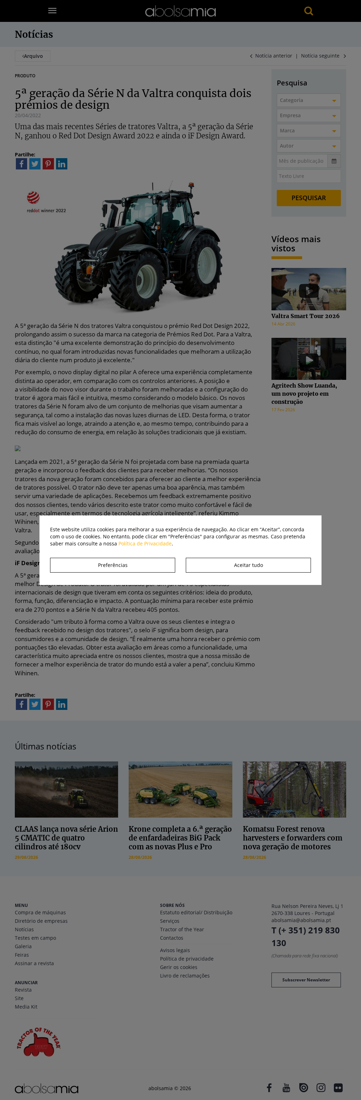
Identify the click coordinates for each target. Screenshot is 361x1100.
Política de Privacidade (145, 543)
